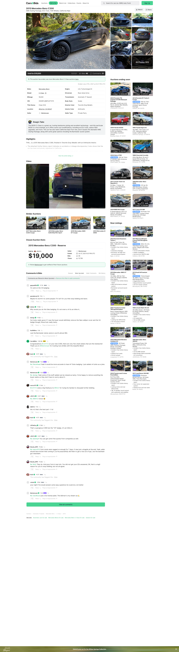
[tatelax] (27, 306)
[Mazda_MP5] (27, 446)
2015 (64, 513)
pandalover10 (34, 296)
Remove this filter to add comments (68, 278)
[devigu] (27, 317)
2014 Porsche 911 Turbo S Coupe (141, 98)
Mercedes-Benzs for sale (55, 517)
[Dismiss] (176, 649)
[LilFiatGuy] (27, 425)
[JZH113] (35, 251)
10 (33, 301)
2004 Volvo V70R (116, 155)
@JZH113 (45, 344)
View (55, 356)
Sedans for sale (90, 517)
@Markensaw (44, 346)
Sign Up (147, 3)
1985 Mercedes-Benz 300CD (139, 340)
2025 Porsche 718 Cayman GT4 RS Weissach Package (118, 99)
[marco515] (27, 385)
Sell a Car (53, 3)
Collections (71, 3)
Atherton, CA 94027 (45, 109)
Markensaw (45, 113)
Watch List (62, 3)
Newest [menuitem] (70, 273)
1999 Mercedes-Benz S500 (139, 182)
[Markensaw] (40, 113)
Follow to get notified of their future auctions (48, 265)
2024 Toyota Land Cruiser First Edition (118, 374)
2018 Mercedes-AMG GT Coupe (78, 232)
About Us (86, 3)
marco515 (33, 385)
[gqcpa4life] (27, 285)
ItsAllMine (33, 330)
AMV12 (32, 407)
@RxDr (56, 388)
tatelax (32, 307)
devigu (32, 317)
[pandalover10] (27, 296)
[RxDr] (27, 354)
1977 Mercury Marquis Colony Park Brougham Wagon (140, 240)
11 (32, 291)
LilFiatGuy (33, 425)
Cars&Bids (33, 341)
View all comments (65, 504)
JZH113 (38, 251)
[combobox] (120, 3)
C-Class (41, 93)
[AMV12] (27, 406)
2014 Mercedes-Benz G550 (100, 232)
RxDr (31, 354)
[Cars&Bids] (27, 341)
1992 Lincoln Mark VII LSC (141, 308)
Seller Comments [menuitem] (91, 273)
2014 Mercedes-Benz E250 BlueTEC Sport (55, 232)
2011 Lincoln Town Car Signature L (117, 182)
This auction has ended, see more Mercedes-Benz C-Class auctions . (54, 79)
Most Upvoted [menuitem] (79, 273)
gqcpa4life (33, 285)
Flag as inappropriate (49, 291)
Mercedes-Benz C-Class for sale (74, 517)
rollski (32, 482)
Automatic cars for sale (40, 517)
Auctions (44, 3)
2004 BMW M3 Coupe (117, 209)
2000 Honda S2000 (116, 127)
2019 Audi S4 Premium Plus (140, 273)
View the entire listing (64, 156)
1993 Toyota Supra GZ (140, 127)
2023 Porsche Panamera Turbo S (118, 239)
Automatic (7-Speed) (38, 513)
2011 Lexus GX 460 (139, 209)
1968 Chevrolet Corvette (140, 155)
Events (79, 3)
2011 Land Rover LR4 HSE (141, 373)
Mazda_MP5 (34, 447)
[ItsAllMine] (27, 330)
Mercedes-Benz (44, 89)
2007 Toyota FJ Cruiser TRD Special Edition (117, 308)
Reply (37, 291)
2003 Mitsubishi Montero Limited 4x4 (118, 340)
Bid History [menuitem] (102, 273)
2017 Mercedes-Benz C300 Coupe (33, 232)
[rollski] (27, 482)
